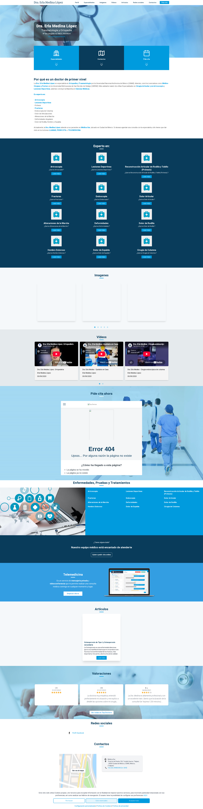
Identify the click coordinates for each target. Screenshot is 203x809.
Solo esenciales (101, 801)
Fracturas (92, 498)
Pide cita (164, 2)
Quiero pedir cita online (101, 555)
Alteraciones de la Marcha (98, 502)
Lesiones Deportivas (134, 491)
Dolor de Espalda (132, 507)
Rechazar (69, 801)
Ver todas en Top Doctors (101, 713)
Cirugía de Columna (172, 507)
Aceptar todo (134, 801)
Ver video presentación (56, 37)
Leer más (56, 174)
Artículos (124, 2)
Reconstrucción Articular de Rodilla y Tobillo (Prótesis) (181, 492)
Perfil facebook (78, 733)
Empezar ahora (73, 594)
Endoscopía (130, 498)
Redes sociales (138, 2)
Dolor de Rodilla (170, 502)
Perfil (77, 2)
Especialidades (89, 2)
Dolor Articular (170, 498)
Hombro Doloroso (95, 507)
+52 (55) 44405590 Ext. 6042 (117, 768)
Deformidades (131, 502)
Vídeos (113, 2)
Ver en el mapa (78, 771)
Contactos (152, 2)
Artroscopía (93, 491)
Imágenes (103, 2)
